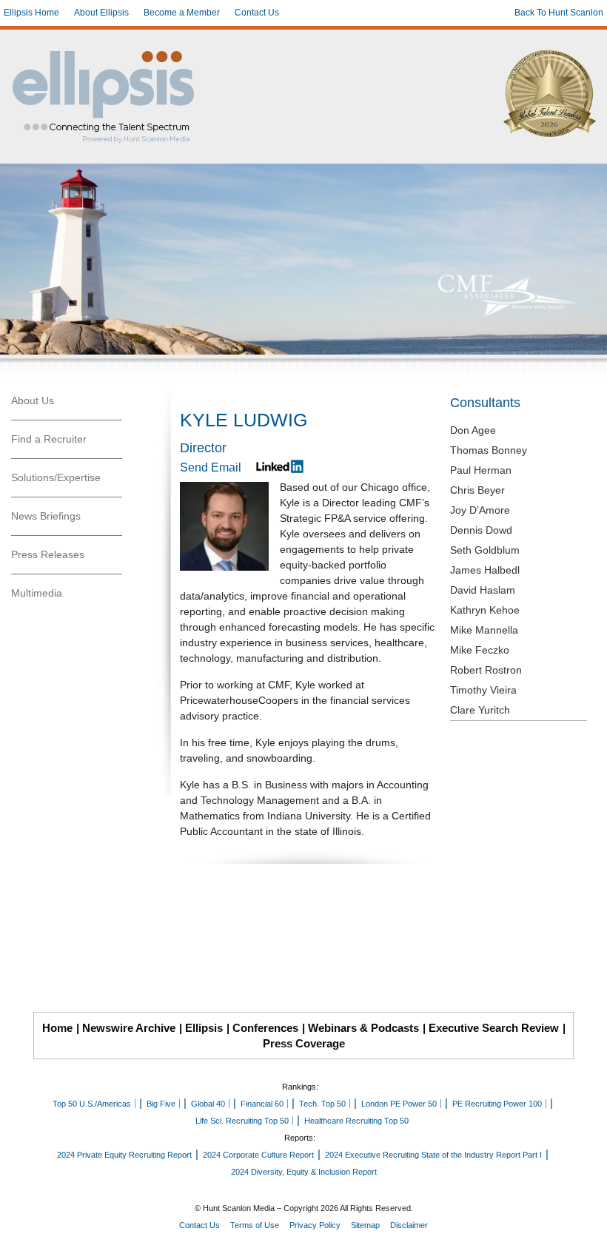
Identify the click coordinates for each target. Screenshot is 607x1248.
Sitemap (365, 1225)
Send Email (210, 467)
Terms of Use (254, 1225)
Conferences (265, 1027)
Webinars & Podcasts (363, 1027)
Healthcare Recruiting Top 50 (356, 1120)
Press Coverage (304, 1043)
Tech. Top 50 (322, 1103)
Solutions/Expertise (56, 477)
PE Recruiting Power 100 (497, 1103)
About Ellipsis (101, 12)
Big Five (161, 1103)
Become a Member (182, 12)
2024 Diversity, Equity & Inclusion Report (304, 1171)
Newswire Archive (128, 1027)
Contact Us (257, 12)
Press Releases (47, 554)
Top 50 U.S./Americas (92, 1103)
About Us (32, 400)
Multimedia (36, 593)
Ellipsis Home (31, 12)
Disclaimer (409, 1225)
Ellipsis (204, 1027)
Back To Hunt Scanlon (558, 12)
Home (57, 1027)
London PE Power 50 (399, 1103)
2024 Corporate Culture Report (258, 1154)
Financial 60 (262, 1103)
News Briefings (46, 516)
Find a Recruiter (49, 439)
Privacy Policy (315, 1225)
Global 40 (208, 1103)
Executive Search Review (494, 1027)
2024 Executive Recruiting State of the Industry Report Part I (433, 1154)
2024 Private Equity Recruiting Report (124, 1154)
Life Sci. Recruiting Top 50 (242, 1120)
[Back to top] (585, 1226)
